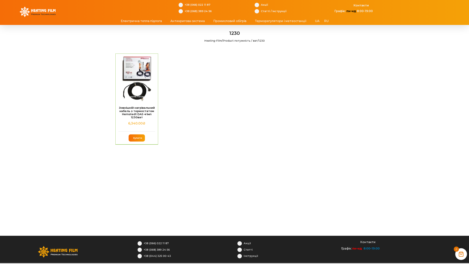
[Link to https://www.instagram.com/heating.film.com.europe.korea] (345, 241)
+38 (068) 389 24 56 (198, 11)
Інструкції (279, 11)
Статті (265, 11)
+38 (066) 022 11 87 (197, 4)
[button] (343, 21)
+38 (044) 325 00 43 (157, 256)
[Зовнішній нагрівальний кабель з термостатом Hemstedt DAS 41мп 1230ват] (137, 78)
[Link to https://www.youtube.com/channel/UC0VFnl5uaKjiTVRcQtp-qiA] (344, 5)
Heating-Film (213, 40)
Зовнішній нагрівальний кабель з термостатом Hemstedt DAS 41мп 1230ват (137, 112)
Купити (137, 138)
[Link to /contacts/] (349, 5)
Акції (264, 4)
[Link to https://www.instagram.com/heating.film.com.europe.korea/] (338, 5)
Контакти (361, 5)
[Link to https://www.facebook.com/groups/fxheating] (332, 5)
